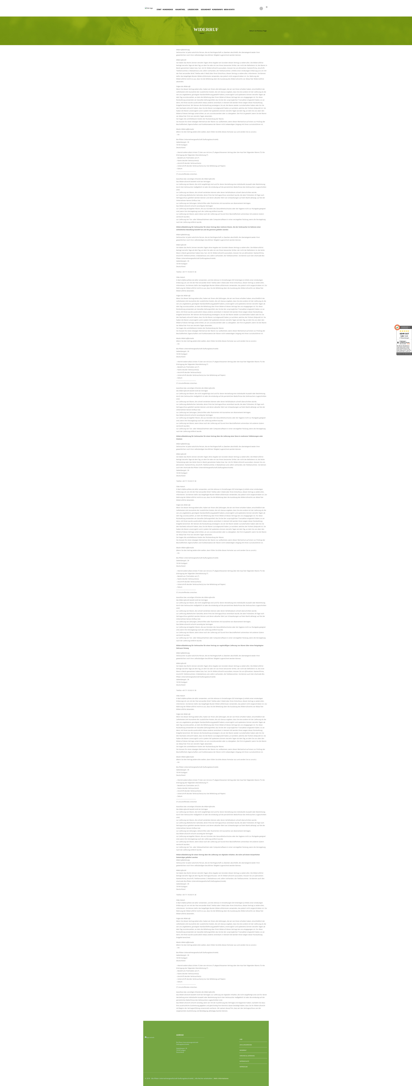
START (159, 9)
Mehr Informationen (221, 1078)
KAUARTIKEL (180, 9)
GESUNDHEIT (206, 9)
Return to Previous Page (258, 31)
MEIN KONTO (229, 9)
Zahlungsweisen (246, 1045)
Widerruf (243, 1050)
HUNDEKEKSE (168, 9)
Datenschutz (244, 1061)
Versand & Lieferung (247, 1056)
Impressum (244, 1067)
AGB (241, 1039)
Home (202, 33)
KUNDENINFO (217, 9)
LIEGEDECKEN (193, 9)
